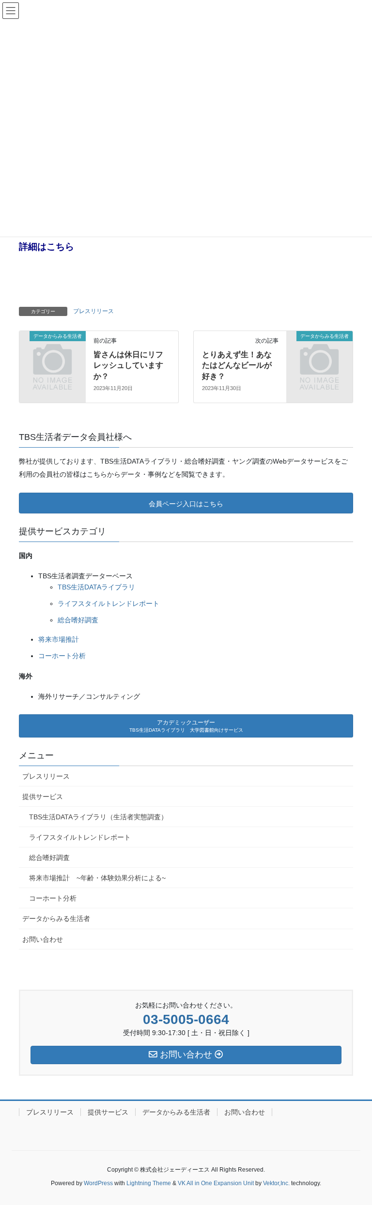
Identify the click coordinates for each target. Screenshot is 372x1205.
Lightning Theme (148, 1183)
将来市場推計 (58, 639)
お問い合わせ (42, 939)
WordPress (98, 1183)
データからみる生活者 (56, 918)
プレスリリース (93, 311)
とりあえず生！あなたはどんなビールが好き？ (237, 365)
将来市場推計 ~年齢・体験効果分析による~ (97, 878)
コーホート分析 (62, 656)
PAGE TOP (364, 1156)
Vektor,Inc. (276, 1183)
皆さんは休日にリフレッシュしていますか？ (128, 365)
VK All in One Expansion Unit (216, 1183)
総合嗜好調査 (78, 620)
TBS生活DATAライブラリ (96, 587)
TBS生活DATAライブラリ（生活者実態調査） (98, 817)
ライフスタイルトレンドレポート (108, 603)
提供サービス (42, 796)
